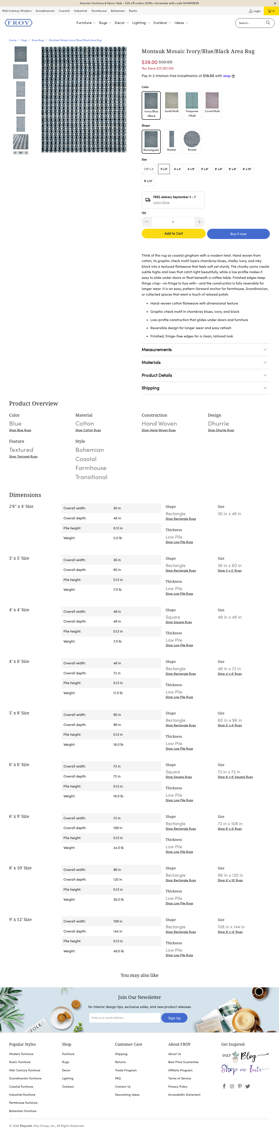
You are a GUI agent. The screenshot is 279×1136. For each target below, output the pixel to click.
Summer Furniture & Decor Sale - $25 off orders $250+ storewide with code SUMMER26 (139, 3)
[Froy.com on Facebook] (224, 1086)
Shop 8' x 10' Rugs (230, 880)
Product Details (157, 375)
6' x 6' (218, 169)
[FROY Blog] (245, 1061)
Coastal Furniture (21, 1087)
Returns (120, 1062)
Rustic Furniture (20, 1062)
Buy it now (238, 234)
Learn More (161, 202)
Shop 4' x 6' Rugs (230, 674)
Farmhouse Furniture (23, 1103)
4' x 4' (177, 169)
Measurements (157, 349)
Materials (151, 362)
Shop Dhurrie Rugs (221, 430)
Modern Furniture (21, 1054)
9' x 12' (148, 181)
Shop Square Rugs (179, 622)
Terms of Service (179, 1078)
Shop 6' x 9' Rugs (230, 829)
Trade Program (126, 1070)
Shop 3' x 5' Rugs (230, 570)
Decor (66, 1070)
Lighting (67, 1078)
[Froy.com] (18, 23)
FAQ (118, 1078)
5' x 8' (204, 169)
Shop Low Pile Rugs (179, 542)
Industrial (80, 11)
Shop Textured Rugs (23, 456)
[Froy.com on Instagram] (232, 1086)
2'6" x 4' (149, 169)
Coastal (64, 11)
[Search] (268, 23)
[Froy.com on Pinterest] (240, 1086)
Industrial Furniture (22, 1095)
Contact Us (123, 1087)
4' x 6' (191, 169)
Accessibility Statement (184, 1095)
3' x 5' (163, 169)
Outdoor (68, 1087)
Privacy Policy (177, 1087)
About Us (174, 1054)
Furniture (68, 1054)
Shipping (150, 388)
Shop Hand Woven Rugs (159, 430)
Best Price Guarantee (183, 1062)
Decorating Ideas (127, 1095)
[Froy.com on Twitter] (248, 1086)
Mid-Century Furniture (24, 1070)
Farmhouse (99, 11)
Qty (144, 213)
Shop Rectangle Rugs (181, 519)
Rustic (133, 11)
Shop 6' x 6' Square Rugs (235, 777)
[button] (86, 23)
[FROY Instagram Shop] (245, 1074)
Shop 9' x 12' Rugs (230, 932)
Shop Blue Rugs (20, 430)
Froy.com (26, 1126)
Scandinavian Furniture (25, 1078)
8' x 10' (247, 169)
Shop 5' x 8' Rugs (230, 725)
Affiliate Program (180, 1070)
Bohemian (118, 11)
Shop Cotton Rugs (88, 430)
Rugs (65, 1062)
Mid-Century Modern (16, 11)
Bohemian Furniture (22, 1111)
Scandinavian (45, 11)
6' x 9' (232, 169)
